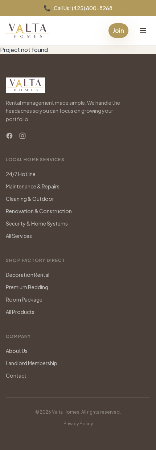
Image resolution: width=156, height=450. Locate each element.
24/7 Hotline (21, 174)
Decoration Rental (27, 274)
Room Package (24, 299)
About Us (17, 350)
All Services (19, 235)
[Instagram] (22, 135)
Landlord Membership (31, 363)
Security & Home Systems (37, 223)
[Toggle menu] (143, 30)
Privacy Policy (78, 423)
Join (118, 30)
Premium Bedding (27, 287)
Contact (16, 375)
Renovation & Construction (39, 211)
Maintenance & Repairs (32, 186)
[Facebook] (9, 135)
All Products (20, 311)
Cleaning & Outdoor (30, 198)
